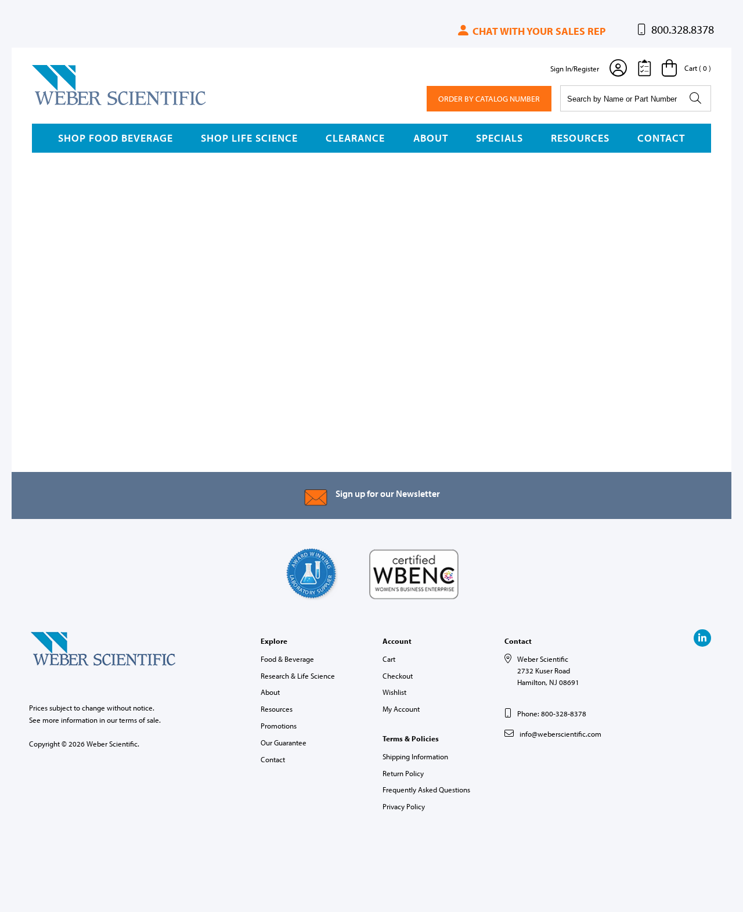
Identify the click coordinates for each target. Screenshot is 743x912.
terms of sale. (140, 719)
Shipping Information (415, 756)
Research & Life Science (298, 675)
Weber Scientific (59, 104)
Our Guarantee (283, 742)
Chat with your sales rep (537, 31)
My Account (401, 708)
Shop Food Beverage (115, 138)
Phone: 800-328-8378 (551, 713)
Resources (580, 138)
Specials (499, 138)
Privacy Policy (404, 806)
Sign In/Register (574, 68)
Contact (661, 138)
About (430, 138)
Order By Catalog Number (489, 98)
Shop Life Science (249, 138)
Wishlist (394, 692)
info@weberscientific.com (560, 733)
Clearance (355, 138)
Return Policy (403, 773)
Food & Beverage (287, 659)
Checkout (398, 675)
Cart (389, 659)
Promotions (279, 725)
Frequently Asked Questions (426, 789)
